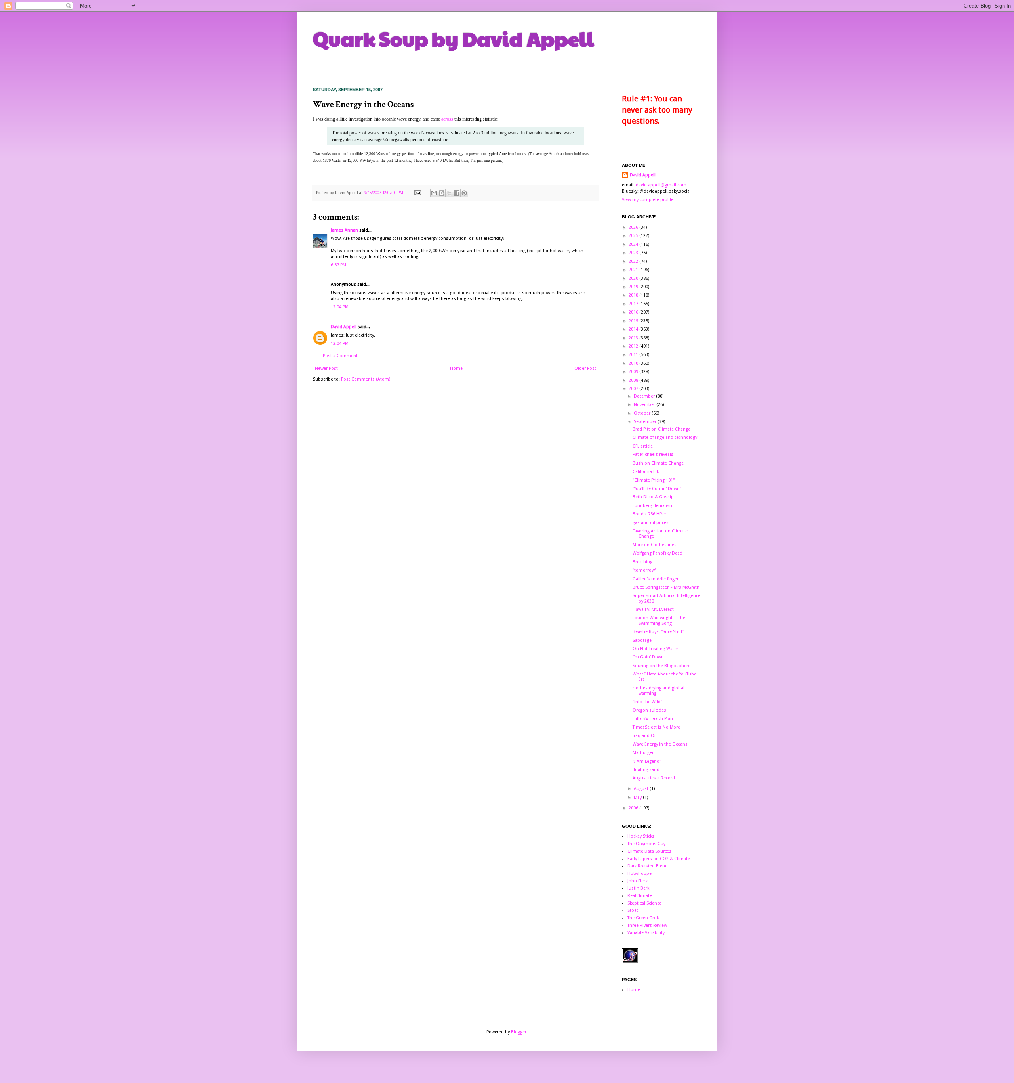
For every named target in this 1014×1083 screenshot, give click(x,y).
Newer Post (326, 368)
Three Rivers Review (647, 925)
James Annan (344, 230)
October (643, 413)
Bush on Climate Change (658, 463)
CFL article (643, 446)
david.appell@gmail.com (661, 185)
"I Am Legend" (647, 761)
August (642, 788)
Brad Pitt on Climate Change (661, 429)
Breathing (642, 561)
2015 (634, 320)
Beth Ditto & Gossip (653, 496)
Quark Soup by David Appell (453, 38)
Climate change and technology (665, 437)
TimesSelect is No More (656, 727)
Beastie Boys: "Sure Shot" (658, 631)
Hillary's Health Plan (653, 718)
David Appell (343, 326)
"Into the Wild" (647, 701)
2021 (634, 269)
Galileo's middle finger (656, 579)
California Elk (646, 471)
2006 (634, 808)
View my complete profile (647, 199)
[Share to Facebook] (457, 193)
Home (456, 368)
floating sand (646, 769)
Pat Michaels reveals (653, 454)
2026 (634, 227)
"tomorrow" (644, 570)
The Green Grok (643, 917)
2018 (634, 295)
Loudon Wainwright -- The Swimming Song (659, 620)
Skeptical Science (644, 903)
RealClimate (639, 895)
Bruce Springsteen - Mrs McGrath (666, 587)
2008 (634, 380)
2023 (634, 252)
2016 (634, 312)
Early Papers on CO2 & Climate (658, 858)
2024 (634, 244)
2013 (634, 338)
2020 (634, 278)
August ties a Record (654, 778)
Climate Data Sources (649, 851)
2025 (634, 235)
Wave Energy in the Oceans (660, 744)
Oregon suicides (649, 710)
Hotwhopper (640, 873)
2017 (634, 303)
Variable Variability (646, 932)
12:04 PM (340, 307)
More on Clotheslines (655, 544)
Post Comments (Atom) (365, 379)
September (646, 421)
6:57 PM (338, 265)
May (638, 797)
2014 (634, 329)
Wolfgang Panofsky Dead (657, 553)
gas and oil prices (651, 522)
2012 (634, 346)
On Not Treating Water (655, 648)
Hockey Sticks (640, 836)
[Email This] (434, 193)
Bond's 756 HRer (649, 514)
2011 (634, 354)
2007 (634, 388)
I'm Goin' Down (648, 657)
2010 (634, 363)
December (645, 396)
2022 (634, 261)
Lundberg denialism (653, 505)
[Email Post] (417, 193)
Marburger (643, 752)
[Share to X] (449, 193)
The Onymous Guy (646, 843)
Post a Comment (340, 355)
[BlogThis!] (442, 193)
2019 (634, 286)
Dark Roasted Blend (647, 866)
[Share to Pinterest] (464, 193)
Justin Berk (638, 888)
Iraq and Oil (645, 735)
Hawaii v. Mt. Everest (653, 609)
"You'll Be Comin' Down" (657, 488)
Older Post (585, 368)
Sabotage (642, 640)
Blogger (518, 1032)
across (447, 119)
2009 (634, 371)
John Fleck (637, 881)
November (645, 404)
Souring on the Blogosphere (661, 665)
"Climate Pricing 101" (654, 480)
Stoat (632, 910)
